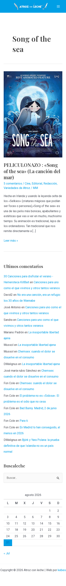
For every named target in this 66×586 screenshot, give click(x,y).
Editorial (37, 183)
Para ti (24, 420)
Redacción (50, 183)
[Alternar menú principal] (58, 6)
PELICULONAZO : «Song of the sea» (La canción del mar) (32, 171)
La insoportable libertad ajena (37, 345)
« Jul (7, 553)
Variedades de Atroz (17, 188)
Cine (27, 183)
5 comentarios (13, 183)
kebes (62, 570)
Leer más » (11, 241)
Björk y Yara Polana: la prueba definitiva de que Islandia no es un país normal (31, 445)
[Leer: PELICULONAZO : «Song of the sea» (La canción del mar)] (33, 114)
